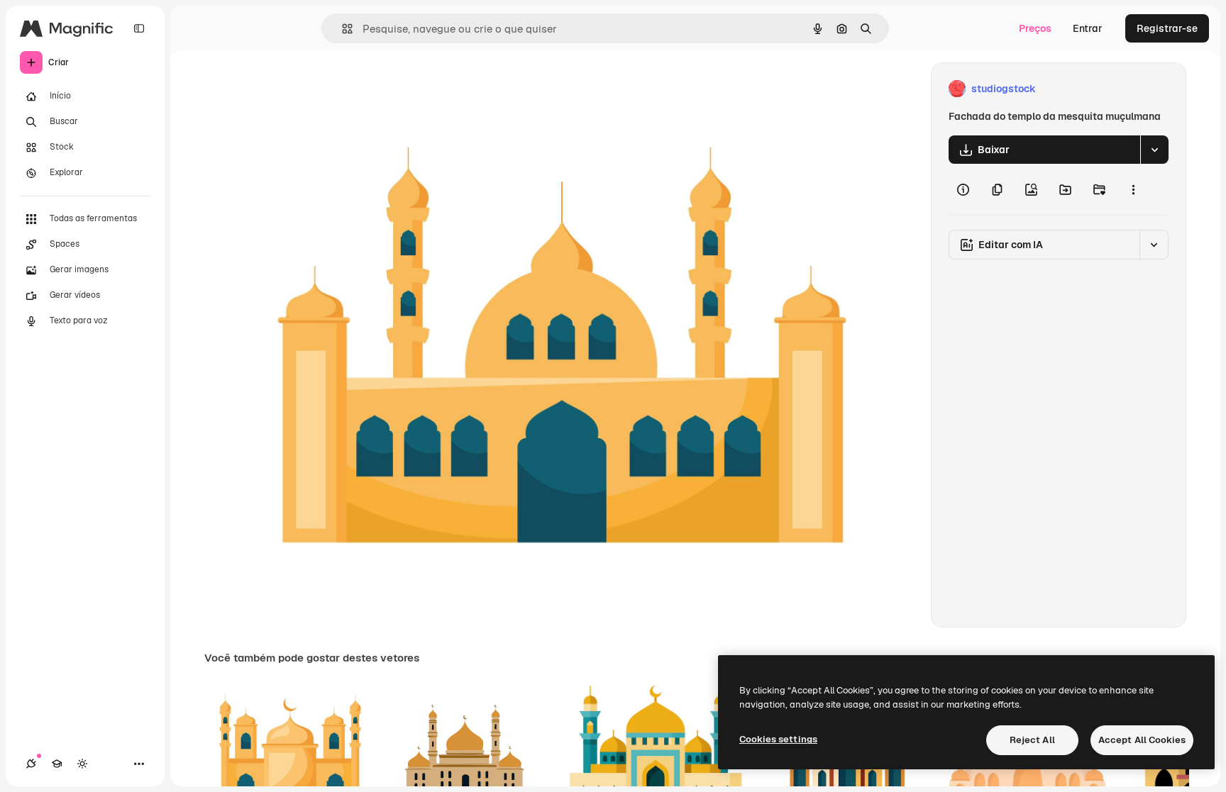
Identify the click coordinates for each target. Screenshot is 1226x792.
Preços (1035, 28)
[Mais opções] (1133, 189)
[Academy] (56, 763)
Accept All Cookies (1142, 740)
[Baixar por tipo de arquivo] (1154, 149)
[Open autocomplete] (341, 28)
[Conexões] (31, 763)
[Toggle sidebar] (139, 28)
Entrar (1088, 28)
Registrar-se (1167, 28)
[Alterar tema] (82, 763)
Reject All (1032, 740)
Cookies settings (778, 739)
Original (299, 89)
